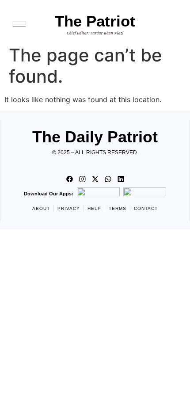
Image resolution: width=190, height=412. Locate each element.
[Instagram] (82, 179)
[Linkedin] (120, 179)
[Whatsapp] (107, 179)
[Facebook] (69, 179)
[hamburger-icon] (19, 24)
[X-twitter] (95, 179)
